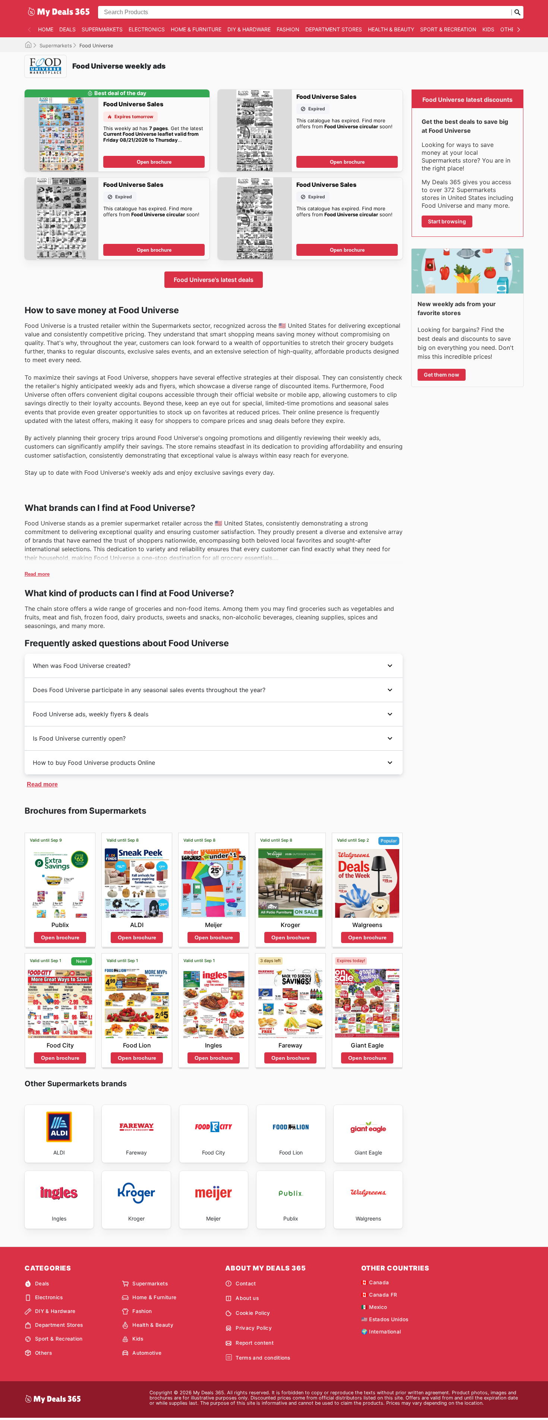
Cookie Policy (253, 1313)
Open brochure (154, 162)
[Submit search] (517, 12)
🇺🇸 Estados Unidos (385, 1319)
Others (510, 29)
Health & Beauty (391, 29)
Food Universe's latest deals (213, 279)
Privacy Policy (253, 1328)
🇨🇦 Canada (375, 1282)
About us (247, 1298)
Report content (254, 1343)
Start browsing (447, 221)
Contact (246, 1284)
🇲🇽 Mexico (374, 1307)
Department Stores (333, 29)
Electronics (147, 29)
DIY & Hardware (249, 29)
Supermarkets (102, 29)
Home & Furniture (196, 29)
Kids (488, 29)
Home (45, 29)
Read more (37, 574)
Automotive (146, 1353)
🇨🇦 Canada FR (379, 1295)
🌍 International (381, 1332)
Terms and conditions (263, 1358)
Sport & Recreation (448, 29)
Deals (67, 29)
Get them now (441, 374)
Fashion (288, 29)
